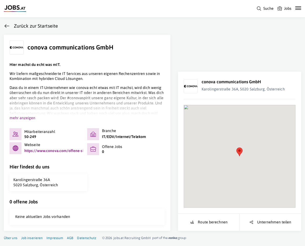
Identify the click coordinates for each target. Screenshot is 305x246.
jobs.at (118, 238)
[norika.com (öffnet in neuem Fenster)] (169, 238)
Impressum (54, 238)
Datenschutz (86, 238)
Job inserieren (32, 238)
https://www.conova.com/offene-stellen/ (59, 150)
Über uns (10, 238)
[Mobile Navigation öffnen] (298, 8)
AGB (70, 238)
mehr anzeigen (22, 118)
